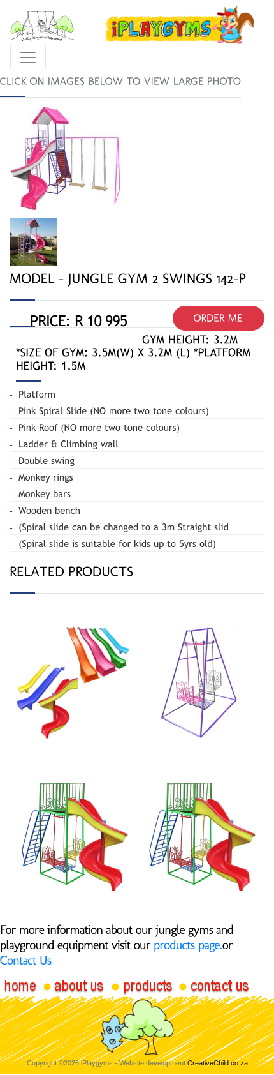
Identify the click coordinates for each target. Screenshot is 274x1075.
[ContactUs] (26, 960)
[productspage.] (188, 945)
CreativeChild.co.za (217, 1063)
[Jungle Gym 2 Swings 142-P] (67, 159)
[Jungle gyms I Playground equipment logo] (179, 25)
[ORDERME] (218, 318)
